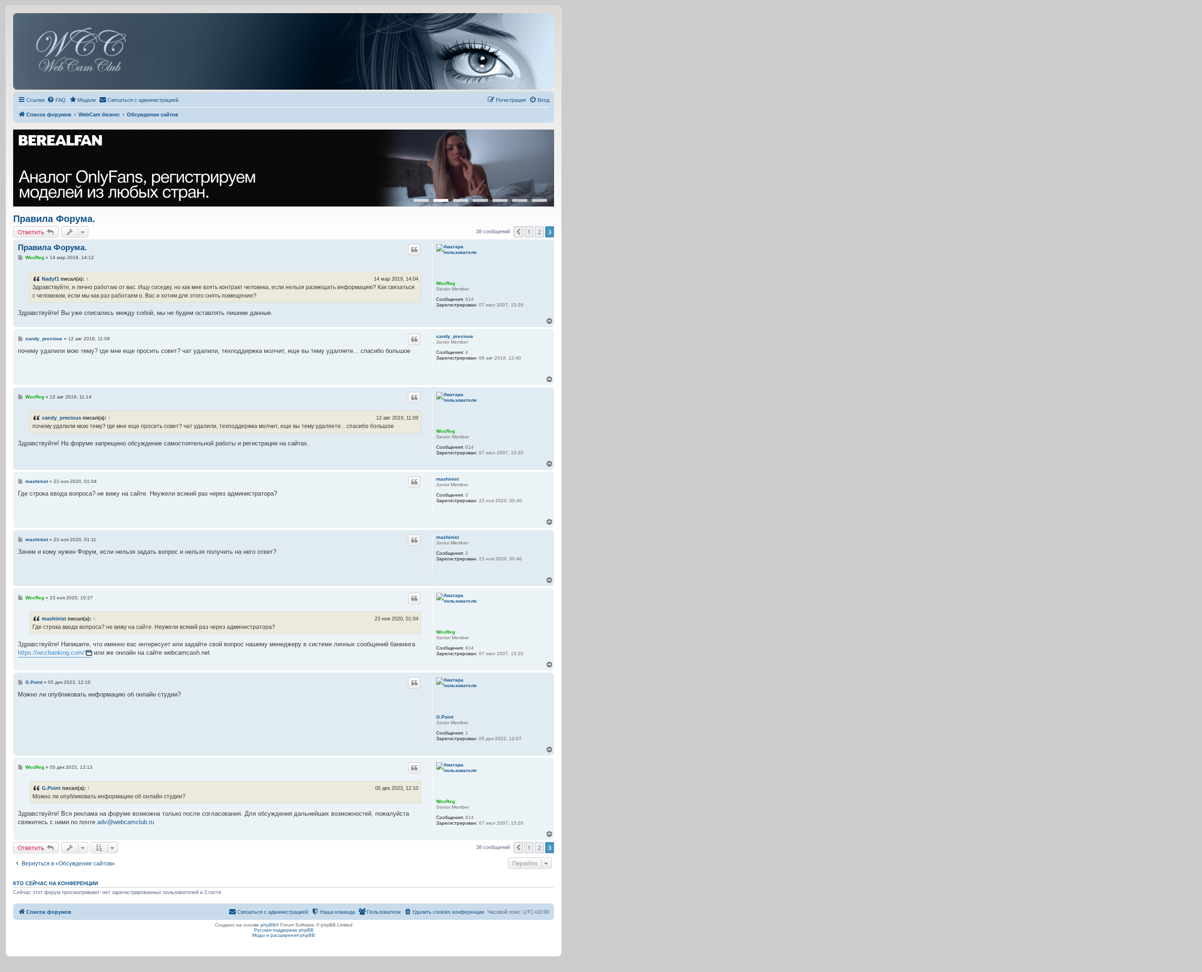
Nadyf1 (50, 279)
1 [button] (529, 232)
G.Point (444, 716)
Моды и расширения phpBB (283, 935)
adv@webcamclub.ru (125, 822)
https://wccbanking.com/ (51, 652)
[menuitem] (56, 100)
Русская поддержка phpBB (284, 930)
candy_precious (454, 336)
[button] (518, 231)
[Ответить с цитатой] (414, 249)
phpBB (268, 924)
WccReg (445, 283)
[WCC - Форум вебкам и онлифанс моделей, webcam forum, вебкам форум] (283, 51)
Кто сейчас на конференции (55, 883)
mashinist (447, 479)
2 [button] (539, 232)
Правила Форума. (54, 219)
